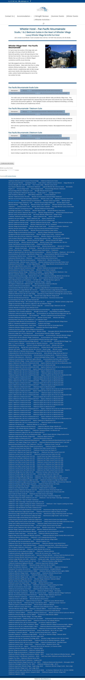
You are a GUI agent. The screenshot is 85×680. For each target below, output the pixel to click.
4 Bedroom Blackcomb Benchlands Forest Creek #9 (56, 440)
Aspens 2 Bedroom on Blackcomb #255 (19, 397)
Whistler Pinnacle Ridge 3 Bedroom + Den (20, 202)
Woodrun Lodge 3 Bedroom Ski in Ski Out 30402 (55, 638)
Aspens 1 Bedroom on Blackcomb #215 (19, 410)
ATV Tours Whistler (46, 341)
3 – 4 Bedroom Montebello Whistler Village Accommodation (25, 446)
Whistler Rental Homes (48, 246)
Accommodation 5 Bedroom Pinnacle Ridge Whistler (23, 341)
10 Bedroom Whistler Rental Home (18, 537)
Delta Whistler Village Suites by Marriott (56, 353)
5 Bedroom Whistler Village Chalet (18, 573)
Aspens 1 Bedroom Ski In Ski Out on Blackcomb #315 (48, 391)
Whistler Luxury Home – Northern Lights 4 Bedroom (57, 527)
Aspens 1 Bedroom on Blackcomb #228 (19, 406)
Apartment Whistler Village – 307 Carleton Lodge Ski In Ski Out (26, 301)
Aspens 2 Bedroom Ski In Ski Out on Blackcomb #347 (23, 385)
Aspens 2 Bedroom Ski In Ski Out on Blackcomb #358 (23, 381)
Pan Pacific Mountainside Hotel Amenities (23, 93)
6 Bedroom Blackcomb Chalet (49, 181)
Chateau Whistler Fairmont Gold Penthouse (51, 557)
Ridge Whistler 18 (69, 183)
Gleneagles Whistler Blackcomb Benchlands (60, 331)
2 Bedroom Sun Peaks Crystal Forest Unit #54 (50, 458)
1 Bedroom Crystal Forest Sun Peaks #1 (19, 448)
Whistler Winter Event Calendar (41, 206)
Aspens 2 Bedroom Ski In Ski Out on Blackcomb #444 (56, 367)
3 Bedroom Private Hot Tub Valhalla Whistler (47, 620)
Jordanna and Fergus (44, 323)
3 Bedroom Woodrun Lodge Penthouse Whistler (53, 290)
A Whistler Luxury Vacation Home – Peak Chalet (22, 325)
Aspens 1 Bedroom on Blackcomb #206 (19, 412)
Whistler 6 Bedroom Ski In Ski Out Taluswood (43, 224)
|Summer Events (57, 16)
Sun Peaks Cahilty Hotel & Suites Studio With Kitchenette (25, 521)
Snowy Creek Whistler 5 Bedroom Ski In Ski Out (22, 193)
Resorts (67, 470)
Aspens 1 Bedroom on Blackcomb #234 (19, 404)
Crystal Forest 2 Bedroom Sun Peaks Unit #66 (50, 464)
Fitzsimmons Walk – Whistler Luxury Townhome (22, 262)
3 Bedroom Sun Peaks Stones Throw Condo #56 (50, 492)
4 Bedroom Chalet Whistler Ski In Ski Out (39, 549)
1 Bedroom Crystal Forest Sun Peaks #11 (45, 450)
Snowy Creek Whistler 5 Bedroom (18, 567)
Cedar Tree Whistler (39, 547)
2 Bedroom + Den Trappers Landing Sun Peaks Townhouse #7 (26, 503)
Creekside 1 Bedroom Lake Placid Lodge (19, 216)
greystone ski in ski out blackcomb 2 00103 (51, 531)
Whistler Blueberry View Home (56, 210)
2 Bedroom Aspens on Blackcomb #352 (52, 381)
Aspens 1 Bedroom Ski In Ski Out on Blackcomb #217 (23, 408)
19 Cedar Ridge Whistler (33, 264)
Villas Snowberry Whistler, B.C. (17, 194)
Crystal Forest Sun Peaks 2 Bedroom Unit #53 (21, 458)
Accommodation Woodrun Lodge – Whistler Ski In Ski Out (25, 276)
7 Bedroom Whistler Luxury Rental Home (53, 543)
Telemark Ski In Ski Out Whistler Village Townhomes (23, 337)
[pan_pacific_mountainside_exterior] (61, 67)
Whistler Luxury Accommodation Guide (19, 214)
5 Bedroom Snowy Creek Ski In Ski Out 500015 (42, 565)
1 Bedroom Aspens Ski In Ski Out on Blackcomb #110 (23, 422)
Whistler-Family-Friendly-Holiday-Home (19, 581)
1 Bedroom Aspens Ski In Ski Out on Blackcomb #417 (48, 377)
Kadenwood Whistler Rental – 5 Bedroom (20, 258)
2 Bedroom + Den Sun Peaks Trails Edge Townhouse (54, 497)
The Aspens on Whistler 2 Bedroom (58, 226)
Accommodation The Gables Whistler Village (41, 274)
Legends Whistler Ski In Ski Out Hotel (53, 187)
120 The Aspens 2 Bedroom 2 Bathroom (19, 547)
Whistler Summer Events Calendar (62, 204)
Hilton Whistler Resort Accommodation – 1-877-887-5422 (24, 280)
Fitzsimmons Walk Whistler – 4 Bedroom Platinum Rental (25, 601)
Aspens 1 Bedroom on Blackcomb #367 (19, 387)
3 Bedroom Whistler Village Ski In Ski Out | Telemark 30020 (25, 648)
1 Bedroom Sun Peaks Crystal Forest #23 (53, 452)
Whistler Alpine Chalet (63, 202)
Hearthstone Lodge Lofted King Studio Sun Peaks (58, 513)
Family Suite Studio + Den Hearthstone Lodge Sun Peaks (24, 515)
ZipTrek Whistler (34, 315)
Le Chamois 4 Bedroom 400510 (47, 622)
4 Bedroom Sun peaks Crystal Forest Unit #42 (21, 456)
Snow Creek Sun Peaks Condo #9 (17, 494)
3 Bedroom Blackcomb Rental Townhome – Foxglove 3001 (25, 660)
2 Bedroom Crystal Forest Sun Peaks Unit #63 (50, 462)
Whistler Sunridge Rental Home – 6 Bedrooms (51, 256)
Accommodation (23, 16)
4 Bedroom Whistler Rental (44, 244)
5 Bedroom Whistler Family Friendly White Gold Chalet (58, 535)
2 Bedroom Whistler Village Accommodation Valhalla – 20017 (26, 654)
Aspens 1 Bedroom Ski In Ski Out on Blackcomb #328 (56, 389)
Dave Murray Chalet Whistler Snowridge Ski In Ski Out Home (54, 293)
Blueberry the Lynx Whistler (16, 218)
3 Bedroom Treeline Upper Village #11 (19, 430)
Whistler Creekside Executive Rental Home (53, 315)
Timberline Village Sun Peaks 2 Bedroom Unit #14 (22, 497)
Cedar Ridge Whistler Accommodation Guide (55, 264)
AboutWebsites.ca (46, 679)
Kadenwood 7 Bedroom (33, 187)
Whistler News (66, 200)
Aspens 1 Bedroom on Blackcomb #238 (19, 402)
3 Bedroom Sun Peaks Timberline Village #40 (48, 496)
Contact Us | (10, 16)
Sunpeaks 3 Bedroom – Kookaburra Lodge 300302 (22, 634)
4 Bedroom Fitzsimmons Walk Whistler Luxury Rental (56, 292)
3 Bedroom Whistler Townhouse (17, 597)
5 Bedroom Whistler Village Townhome (59, 593)
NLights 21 (11, 189)
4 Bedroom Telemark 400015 (16, 612)
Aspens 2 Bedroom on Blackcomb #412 (44, 369)
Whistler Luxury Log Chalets (51, 200)
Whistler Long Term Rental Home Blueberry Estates (44, 228)
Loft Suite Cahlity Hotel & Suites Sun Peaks (48, 525)
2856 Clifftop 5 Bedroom (35, 194)
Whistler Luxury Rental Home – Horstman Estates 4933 (47, 297)
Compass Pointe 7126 (23, 206)
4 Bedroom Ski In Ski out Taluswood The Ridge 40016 (23, 638)
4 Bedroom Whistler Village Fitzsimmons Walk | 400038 (56, 624)
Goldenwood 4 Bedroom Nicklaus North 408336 (58, 618)
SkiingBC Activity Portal (40, 311)
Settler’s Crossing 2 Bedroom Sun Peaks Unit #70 (22, 490)
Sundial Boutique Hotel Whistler (17, 315)
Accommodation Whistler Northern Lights (51, 278)
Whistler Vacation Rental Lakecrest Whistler (61, 612)
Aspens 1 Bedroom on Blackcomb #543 (52, 371)
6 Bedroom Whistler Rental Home (52, 573)
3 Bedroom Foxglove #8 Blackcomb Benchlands (22, 426)
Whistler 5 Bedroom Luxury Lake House (19, 606)
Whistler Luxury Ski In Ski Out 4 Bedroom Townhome (23, 236)
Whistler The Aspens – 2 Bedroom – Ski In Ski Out (60, 252)
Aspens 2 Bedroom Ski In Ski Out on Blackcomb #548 (23, 363)
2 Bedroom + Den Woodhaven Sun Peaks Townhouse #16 (24, 507)
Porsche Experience (62, 357)
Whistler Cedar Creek (47, 198)
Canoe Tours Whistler (56, 343)
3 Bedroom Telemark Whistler (45, 551)
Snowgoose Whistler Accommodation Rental (21, 234)
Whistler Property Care (42, 541)
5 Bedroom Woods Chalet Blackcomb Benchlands (22, 628)
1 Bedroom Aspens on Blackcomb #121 (19, 438)
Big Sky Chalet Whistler (15, 603)
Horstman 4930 (32, 533)
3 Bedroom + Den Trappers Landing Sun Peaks (59, 503)
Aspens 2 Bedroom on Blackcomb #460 (44, 365)
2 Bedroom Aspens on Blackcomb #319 (52, 385)
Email (19, 37)
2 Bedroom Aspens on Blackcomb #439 (19, 369)
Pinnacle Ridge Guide (23, 189)
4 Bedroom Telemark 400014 (37, 608)
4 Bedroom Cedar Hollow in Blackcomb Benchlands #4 (24, 440)
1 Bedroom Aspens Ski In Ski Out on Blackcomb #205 (48, 412)
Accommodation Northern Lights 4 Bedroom (56, 359)
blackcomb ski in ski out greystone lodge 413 (21, 551)
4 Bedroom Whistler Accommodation (19, 286)
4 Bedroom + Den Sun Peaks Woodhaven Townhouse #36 (24, 509)
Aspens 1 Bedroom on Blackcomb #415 (19, 379)
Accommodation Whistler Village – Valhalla (38, 282)
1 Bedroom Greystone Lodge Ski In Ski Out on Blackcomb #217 (26, 432)
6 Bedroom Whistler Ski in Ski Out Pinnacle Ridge (22, 622)
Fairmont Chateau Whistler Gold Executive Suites (22, 557)
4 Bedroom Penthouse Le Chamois (57, 547)
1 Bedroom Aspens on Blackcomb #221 (44, 406)
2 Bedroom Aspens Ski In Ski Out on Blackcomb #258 (56, 395)
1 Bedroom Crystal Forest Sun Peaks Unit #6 (49, 468)
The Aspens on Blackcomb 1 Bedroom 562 (20, 284)
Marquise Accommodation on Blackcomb (20, 610)
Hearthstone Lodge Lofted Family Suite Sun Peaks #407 (24, 517)
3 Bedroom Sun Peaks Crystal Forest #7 (19, 450)
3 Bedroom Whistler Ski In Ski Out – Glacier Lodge (36, 349)
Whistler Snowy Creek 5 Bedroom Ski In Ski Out (53, 242)
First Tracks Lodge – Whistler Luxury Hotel (45, 185)
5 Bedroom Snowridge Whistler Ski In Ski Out (57, 276)
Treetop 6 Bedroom (50, 194)
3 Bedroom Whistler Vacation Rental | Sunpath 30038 (24, 672)
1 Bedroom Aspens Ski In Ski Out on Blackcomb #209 (48, 410)
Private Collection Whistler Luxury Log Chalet (49, 351)
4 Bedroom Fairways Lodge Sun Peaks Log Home (22, 484)
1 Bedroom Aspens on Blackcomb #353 (44, 387)
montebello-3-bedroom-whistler (17, 632)
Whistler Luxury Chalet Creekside (45, 270)
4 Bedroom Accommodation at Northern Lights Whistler (24, 359)
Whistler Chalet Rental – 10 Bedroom (19, 250)
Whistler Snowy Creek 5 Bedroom (40, 204)
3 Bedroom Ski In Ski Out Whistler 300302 (20, 640)
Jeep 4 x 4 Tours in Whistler (16, 343)
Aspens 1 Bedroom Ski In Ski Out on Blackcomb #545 (23, 371)
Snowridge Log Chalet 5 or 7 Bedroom (19, 210)
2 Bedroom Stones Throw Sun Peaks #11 (50, 490)
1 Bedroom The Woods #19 (16, 424)
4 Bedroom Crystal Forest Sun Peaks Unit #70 (50, 466)
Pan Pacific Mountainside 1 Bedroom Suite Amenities (47, 111)
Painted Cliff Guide (13, 242)
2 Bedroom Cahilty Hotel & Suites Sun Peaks (21, 525)
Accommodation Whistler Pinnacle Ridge (56, 254)
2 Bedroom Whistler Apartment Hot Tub (49, 577)
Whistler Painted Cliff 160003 (35, 240)
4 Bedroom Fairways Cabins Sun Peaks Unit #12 (49, 472)
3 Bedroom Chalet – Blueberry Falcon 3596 (47, 644)
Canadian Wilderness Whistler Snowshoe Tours (22, 317)
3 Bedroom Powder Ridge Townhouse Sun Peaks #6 (56, 482)
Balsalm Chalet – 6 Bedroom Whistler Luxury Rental (23, 292)
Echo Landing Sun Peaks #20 (16, 549)
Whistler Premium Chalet (46, 583)
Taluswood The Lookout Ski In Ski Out (19, 569)
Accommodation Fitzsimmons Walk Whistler (47, 610)
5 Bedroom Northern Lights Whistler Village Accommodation (26, 329)
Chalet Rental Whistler (39, 266)
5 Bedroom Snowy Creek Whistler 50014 (35, 603)
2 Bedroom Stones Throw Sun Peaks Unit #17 (21, 492)
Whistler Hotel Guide (21, 248)
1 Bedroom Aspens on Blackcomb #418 (19, 377)
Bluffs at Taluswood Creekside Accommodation (22, 323)
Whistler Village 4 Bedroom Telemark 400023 (47, 579)
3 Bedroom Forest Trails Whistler (18, 599)
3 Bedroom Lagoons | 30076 (16, 674)
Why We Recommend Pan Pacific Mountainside (53, 93)
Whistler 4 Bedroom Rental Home (47, 529)
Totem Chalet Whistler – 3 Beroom (58, 608)
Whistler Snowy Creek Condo (38, 226)
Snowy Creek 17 (42, 193)
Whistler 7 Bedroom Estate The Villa (18, 196)
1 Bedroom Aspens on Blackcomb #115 (19, 420)
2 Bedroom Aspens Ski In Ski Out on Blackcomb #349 (48, 383)
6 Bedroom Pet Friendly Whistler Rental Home (21, 630)
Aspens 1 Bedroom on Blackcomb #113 (44, 420)
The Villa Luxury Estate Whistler (17, 339)
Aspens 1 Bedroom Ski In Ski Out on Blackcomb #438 (56, 375)
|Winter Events (72, 16)
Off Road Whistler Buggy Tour (62, 341)
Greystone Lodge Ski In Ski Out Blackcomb (20, 333)
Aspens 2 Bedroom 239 (33, 218)
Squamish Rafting (13, 347)
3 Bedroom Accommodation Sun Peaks (19, 589)
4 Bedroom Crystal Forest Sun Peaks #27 (20, 454)
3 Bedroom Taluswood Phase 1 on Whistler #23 (46, 430)
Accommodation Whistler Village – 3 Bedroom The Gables (25, 272)
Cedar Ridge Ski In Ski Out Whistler (18, 230)
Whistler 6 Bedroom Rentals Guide (40, 222)
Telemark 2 (11, 206)
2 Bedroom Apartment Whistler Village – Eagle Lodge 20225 (25, 666)
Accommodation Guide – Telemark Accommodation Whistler (26, 335)
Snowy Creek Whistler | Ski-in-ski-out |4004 (49, 630)
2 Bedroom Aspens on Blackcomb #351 (19, 383)
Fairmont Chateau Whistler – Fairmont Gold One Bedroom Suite (55, 555)
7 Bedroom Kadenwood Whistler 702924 (19, 620)
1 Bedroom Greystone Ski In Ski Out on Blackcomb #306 (24, 434)
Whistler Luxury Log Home (60, 349)
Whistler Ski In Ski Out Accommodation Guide (51, 248)
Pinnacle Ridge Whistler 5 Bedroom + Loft (20, 191)
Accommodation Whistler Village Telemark (47, 333)
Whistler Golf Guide (14, 349)
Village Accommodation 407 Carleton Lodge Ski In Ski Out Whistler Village (29, 303)
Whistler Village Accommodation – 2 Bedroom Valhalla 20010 (26, 650)
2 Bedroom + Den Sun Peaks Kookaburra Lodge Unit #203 (51, 478)
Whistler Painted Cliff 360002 (61, 238)
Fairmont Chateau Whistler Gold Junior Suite (21, 555)
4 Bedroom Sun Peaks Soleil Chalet (18, 488)
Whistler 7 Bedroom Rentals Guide (62, 222)
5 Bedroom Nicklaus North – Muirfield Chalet (54, 642)
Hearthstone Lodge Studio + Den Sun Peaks (55, 515)
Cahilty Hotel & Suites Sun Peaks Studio (55, 519)
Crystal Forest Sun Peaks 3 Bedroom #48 (48, 456)
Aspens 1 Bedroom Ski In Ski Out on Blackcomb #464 (23, 373)
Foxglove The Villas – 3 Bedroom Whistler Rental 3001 (23, 658)
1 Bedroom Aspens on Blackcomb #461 (52, 373)
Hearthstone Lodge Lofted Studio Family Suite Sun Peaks (25, 513)
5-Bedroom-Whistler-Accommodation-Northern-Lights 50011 (26, 636)
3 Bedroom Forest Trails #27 (57, 603)
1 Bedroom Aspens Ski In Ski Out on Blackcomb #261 (48, 400)
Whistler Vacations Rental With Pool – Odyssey (43, 632)
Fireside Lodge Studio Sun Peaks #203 (48, 474)
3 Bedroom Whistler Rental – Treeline (42, 575)
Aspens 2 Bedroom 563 (39, 216)
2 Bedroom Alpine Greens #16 (45, 436)
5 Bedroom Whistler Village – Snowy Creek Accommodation (25, 361)
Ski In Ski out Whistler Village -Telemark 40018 (52, 634)
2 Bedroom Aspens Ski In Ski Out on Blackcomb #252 (48, 397)
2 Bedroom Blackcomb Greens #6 (42, 438)
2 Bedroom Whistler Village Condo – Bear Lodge (59, 666)
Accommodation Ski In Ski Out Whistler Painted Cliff (23, 299)
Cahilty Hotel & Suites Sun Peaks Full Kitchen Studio (59, 521)
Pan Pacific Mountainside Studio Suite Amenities (46, 90)
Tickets (10, 248)
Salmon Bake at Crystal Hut (16, 345)
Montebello (69, 187)
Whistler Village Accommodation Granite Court (22, 232)
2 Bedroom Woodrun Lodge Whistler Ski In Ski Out (22, 290)
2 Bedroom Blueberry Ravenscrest (37, 612)
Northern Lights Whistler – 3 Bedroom (45, 587)
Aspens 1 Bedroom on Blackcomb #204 (19, 414)
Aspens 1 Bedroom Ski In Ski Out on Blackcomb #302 (23, 395)
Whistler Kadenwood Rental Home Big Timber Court (54, 262)
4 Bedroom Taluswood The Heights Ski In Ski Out (22, 278)
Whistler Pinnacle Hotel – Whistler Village (20, 295)
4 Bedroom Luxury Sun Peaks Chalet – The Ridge (22, 583)
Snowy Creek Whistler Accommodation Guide (21, 244)
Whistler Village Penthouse (46, 212)
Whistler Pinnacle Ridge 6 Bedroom (44, 202)
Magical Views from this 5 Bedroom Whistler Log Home (24, 535)
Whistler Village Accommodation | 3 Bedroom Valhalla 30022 (26, 652)
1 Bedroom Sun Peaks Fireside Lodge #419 (20, 478)
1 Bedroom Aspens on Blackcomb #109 (52, 422)
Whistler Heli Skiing (58, 317)
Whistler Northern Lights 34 (52, 280)
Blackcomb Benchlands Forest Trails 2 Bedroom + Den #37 (25, 444)
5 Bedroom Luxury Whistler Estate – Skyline (45, 606)
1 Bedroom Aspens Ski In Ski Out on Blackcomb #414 (48, 379)
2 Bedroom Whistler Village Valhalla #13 (49, 426)
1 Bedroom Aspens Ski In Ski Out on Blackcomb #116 (56, 418)
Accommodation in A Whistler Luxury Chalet (21, 270)
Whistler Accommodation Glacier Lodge (19, 587)
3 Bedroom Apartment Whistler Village (46, 563)
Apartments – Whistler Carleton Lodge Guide (60, 301)
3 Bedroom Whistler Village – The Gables (49, 591)
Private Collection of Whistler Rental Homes (21, 351)
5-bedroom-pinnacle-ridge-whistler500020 (20, 553)
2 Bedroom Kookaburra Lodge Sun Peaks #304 (53, 480)
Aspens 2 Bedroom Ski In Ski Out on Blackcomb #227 (23, 399)
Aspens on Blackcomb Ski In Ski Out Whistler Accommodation (26, 252)
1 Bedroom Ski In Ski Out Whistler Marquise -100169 (49, 640)
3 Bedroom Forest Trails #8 (52, 444)
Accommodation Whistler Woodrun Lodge (20, 288)
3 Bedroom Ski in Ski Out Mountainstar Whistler (22, 531)
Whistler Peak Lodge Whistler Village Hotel (46, 295)
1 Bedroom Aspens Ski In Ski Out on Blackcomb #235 (48, 402)
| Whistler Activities (41, 20)
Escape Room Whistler (58, 309)
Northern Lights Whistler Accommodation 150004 (22, 571)
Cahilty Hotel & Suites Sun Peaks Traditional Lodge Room (25, 519)
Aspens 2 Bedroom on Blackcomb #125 (52, 416)
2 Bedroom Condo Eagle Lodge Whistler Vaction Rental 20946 (26, 670)
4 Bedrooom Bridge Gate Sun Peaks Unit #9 (21, 472)
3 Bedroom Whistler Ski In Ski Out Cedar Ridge (21, 293)
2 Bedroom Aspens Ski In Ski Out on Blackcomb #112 (23, 418)
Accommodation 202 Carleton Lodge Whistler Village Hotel (25, 254)
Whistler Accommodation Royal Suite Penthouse (22, 595)
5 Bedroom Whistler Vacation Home (18, 575)
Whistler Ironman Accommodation (31, 200)
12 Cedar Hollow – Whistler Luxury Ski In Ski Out (22, 561)
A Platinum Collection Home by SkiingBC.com (21, 313)
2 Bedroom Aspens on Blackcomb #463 (19, 365)
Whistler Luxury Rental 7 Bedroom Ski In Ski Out (22, 212)
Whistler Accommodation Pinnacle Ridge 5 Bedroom (23, 198)
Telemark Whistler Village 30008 (17, 608)
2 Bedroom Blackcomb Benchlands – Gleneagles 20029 (58, 662)
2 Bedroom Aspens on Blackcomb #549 (56, 361)
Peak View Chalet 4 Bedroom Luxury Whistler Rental (56, 656)
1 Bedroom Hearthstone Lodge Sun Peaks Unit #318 (51, 511)
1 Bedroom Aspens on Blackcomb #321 (19, 391)
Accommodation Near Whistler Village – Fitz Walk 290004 (25, 616)
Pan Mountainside (13, 200)
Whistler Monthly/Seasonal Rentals (18, 297)
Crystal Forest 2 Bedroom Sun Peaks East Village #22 (23, 452)
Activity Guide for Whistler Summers (37, 343)
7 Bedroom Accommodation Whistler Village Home (52, 321)
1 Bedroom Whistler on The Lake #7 (36, 424)
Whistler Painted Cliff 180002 (54, 240)
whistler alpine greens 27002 (42, 238)
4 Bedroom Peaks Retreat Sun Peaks (48, 484)
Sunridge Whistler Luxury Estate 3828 (63, 206)
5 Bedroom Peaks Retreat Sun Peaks (18, 486)
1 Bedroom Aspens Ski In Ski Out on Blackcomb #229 (48, 404)
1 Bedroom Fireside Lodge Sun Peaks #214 (20, 476)
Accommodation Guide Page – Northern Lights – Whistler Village (27, 331)
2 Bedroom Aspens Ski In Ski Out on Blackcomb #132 (48, 414)
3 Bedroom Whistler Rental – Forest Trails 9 (41, 597)
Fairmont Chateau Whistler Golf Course (38, 345)
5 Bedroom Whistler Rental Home (48, 533)
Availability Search (30, 183)
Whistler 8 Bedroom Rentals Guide (18, 224)
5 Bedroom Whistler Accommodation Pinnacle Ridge (23, 181)
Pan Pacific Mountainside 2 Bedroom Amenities (45, 135)
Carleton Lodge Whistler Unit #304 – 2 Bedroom (22, 559)
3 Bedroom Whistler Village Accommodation (21, 327)
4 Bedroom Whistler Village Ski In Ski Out (20, 579)
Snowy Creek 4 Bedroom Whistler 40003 (41, 567)
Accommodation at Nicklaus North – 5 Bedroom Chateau (50, 355)
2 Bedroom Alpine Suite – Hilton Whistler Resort (22, 545)
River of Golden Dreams (40, 581)
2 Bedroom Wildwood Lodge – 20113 (47, 664)
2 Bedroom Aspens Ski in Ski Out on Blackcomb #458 (23, 367)
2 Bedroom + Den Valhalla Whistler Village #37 (21, 428)
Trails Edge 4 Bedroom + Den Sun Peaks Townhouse (23, 499)
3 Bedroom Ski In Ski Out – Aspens (18, 646)
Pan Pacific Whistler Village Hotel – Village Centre (47, 214)
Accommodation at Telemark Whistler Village (54, 337)
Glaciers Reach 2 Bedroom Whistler (44, 604)
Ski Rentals (32, 248)
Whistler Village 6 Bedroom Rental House (50, 232)
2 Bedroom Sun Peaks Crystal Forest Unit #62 (21, 462)
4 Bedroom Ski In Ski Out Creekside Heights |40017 (23, 626)
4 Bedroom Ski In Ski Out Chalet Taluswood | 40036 (23, 624)
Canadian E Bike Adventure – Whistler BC (20, 357)
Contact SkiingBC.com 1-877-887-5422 (19, 185)
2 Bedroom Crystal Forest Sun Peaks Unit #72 (21, 468)
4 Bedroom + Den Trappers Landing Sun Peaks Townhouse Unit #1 (27, 505)
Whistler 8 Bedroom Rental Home (44, 208)
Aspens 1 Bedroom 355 (55, 216)
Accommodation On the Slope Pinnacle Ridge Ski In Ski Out (54, 313)
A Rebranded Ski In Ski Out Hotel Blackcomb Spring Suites (25, 353)
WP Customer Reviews (10, 176)
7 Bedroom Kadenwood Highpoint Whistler (20, 563)
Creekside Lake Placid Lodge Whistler (47, 327)
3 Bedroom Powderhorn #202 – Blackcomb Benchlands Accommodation (29, 309)
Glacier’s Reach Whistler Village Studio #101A (56, 434)
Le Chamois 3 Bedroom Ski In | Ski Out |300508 (59, 670)
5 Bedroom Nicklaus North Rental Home (46, 258)
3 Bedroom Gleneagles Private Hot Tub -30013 (21, 664)
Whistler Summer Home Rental (17, 228)
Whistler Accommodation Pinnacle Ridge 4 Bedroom (47, 196)
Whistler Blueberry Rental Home (39, 599)
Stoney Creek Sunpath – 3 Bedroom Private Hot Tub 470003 (25, 618)
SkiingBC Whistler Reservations (44, 191)
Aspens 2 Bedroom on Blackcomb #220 (52, 399)
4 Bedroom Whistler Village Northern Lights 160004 (54, 571)
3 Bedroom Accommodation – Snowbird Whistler (47, 569)
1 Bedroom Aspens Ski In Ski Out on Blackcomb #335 (23, 389)
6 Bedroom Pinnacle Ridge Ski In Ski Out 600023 (22, 614)
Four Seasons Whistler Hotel (16, 187)
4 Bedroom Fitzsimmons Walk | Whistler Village (53, 628)
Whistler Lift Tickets (63, 246)
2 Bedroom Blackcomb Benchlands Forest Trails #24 (54, 442)
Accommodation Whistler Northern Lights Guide (43, 339)
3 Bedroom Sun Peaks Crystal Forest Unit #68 (21, 466)
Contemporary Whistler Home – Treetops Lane (22, 256)
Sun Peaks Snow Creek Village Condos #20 (20, 496)
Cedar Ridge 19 (24, 204)
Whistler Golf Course (58, 345)
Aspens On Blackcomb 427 (15, 282)
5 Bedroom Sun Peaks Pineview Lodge (42, 486)
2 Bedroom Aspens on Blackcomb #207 (19, 400)
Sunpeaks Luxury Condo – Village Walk (19, 585)
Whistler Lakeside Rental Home (41, 286)
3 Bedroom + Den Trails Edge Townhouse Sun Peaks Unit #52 (26, 501)
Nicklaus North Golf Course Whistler (51, 347)
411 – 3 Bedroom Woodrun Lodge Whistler (50, 561)
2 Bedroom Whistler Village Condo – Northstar (21, 577)
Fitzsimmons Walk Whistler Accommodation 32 (22, 321)
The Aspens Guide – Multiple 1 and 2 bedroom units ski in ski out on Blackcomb (31, 220)
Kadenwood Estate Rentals (16, 264)
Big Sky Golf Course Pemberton (30, 347)
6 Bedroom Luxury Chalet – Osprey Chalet (20, 644)
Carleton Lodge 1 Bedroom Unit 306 (55, 305)
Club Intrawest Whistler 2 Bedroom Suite (20, 238)
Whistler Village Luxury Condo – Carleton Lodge (50, 234)
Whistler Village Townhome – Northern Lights (21, 529)
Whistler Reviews (13, 204)
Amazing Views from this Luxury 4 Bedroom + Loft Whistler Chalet (27, 319)
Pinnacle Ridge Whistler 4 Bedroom (55, 189)
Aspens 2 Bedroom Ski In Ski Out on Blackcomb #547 (56, 363)
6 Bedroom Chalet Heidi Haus (16, 533)
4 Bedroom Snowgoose (61, 567)
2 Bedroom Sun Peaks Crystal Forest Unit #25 (50, 470)
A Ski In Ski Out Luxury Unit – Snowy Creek (47, 553)
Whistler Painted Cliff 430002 (16, 240)
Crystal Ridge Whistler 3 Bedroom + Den (55, 272)
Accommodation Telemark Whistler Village (58, 335)
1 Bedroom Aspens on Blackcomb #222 (56, 446)
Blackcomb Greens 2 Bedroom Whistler (46, 284)
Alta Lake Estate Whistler (15, 183)
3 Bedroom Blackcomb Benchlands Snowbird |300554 (55, 626)
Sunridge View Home (55, 193)
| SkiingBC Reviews (41, 16)
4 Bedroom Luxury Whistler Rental (54, 601)
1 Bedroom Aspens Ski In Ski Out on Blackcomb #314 (23, 393)
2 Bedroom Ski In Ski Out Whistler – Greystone (21, 591)
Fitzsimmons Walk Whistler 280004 (48, 614)
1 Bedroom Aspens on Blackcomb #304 (52, 393)
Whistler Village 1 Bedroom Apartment (50, 595)
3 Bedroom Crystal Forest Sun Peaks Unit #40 (47, 454)
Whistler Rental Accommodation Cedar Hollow (44, 230)
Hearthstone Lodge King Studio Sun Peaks (55, 509)
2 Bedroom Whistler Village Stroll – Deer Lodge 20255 (23, 668)
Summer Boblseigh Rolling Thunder (44, 357)
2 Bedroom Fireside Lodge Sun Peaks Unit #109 (21, 474)
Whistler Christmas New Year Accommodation (21, 260)
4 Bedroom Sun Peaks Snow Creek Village (41, 494)
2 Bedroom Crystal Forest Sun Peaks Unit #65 (21, 464)
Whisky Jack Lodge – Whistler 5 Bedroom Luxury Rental (54, 559)
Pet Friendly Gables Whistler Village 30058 (45, 539)
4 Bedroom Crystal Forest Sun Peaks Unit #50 (21, 470)
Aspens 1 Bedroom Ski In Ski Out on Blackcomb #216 (56, 408)
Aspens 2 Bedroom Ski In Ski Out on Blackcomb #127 (23, 416)
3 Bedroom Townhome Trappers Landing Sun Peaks (48, 585)
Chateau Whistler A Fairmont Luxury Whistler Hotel (23, 307)
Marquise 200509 (35, 573)
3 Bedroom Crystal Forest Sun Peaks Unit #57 (21, 460)
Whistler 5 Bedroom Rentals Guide (18, 222)
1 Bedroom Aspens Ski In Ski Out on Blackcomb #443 (23, 375)
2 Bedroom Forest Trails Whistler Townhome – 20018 (23, 656)
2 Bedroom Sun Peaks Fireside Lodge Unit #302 (48, 476)
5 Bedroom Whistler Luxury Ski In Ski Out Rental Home (24, 246)
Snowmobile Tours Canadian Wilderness (20, 311)
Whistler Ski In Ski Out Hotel (38, 593)
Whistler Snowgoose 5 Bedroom (17, 565)
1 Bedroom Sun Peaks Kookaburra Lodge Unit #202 (23, 480)
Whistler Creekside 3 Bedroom (17, 274)
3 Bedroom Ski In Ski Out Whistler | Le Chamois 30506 (45, 646)
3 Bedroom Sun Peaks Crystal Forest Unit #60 (50, 460)
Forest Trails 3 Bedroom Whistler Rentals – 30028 (60, 654)
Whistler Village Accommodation (17, 226)
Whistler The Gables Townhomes (18, 593)
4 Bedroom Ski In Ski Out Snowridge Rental (50, 325)
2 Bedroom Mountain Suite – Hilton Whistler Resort (52, 428)
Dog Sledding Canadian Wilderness (60, 311)
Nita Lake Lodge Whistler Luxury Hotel (19, 266)
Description (14, 90)
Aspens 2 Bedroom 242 (48, 218)
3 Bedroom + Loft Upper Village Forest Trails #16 (22, 442)
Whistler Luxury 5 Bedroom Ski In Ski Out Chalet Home (24, 527)
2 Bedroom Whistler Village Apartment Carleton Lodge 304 (25, 305)
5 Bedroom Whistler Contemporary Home (20, 208)
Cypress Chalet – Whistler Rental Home (19, 539)
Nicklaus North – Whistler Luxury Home (48, 260)
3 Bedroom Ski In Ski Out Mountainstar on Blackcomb (24, 543)
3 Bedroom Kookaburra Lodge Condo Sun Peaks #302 (23, 482)
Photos (25, 90)
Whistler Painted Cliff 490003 (29, 242)
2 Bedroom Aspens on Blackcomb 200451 (20, 604)
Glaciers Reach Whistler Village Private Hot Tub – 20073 (24, 662)
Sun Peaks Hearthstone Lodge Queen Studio (21, 511)
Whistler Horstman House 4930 (64, 198)
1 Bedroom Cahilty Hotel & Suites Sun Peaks (49, 523)
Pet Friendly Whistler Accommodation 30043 (21, 541)
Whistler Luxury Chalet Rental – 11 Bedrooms (45, 250)
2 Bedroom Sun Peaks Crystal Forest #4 (44, 448)
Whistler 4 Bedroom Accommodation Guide (49, 268)
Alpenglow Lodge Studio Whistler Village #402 (21, 436)
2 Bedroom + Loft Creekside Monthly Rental (43, 537)
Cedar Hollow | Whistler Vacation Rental (50, 183)
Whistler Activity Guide (44, 317)
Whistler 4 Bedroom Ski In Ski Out (51, 236)
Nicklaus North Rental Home (64, 212)
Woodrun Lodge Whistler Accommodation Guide (49, 288)
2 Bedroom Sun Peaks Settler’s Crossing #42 (43, 488)
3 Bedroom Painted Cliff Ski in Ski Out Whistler (46, 589)
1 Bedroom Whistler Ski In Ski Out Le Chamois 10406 (23, 642)
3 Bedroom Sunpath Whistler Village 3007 (54, 672)
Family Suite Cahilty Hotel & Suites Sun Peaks (21, 523)
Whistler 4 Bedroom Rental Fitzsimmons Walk (21, 268)
